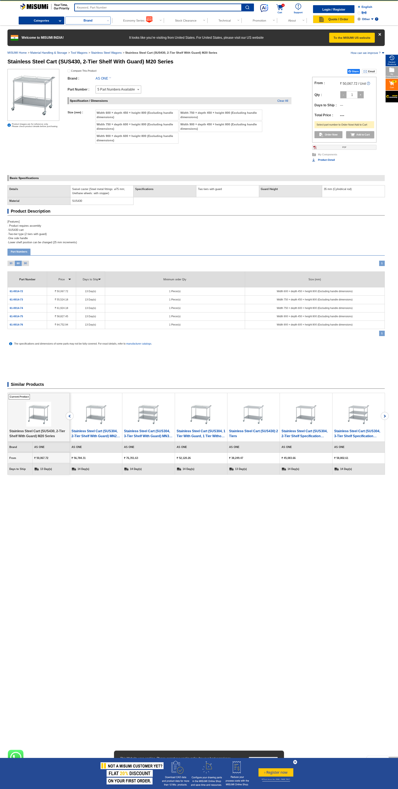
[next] (384, 415)
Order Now (331, 134)
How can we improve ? (366, 52)
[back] (69, 415)
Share (355, 71)
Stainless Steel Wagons (106, 52)
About (292, 20)
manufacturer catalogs (138, 343)
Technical (224, 20)
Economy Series (133, 20)
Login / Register (333, 9)
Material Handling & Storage (48, 52)
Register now (275, 772)
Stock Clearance (186, 20)
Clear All (282, 100)
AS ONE (102, 78)
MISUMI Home (17, 52)
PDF (344, 147)
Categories (41, 20)
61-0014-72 (16, 291)
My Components (327, 154)
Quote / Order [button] (338, 19)
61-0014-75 (16, 316)
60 (18, 263)
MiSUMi (23, 5)
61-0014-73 (16, 299)
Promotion (259, 20)
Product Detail (326, 160)
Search (247, 7)
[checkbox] (137, 115)
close (295, 762)
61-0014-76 (16, 324)
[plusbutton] (360, 94)
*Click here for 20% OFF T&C (276, 780)
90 (25, 263)
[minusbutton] (343, 94)
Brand (88, 20)
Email (371, 71)
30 (11, 263)
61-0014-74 (16, 308)
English (367, 6)
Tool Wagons (79, 52)
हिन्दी (364, 13)
